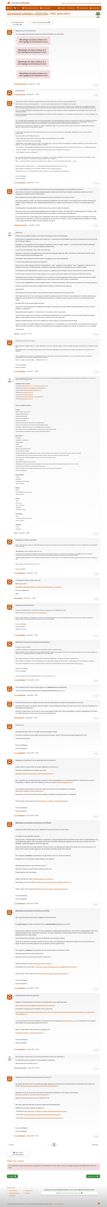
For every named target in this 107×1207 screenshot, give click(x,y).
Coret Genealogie (57, 1204)
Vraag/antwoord (14, 1193)
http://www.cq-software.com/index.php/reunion (29, 791)
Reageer (96, 84)
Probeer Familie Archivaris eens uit (68, 1193)
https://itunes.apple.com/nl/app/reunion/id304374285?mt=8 (53, 882)
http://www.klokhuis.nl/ (41, 612)
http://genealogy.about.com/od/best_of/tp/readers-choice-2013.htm (34, 1005)
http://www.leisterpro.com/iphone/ (42, 879)
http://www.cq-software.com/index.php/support (53, 801)
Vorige (11, 1145)
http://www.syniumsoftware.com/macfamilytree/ (33, 388)
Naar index (17, 1154)
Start (10, 8)
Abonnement (13, 1190)
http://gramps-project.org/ (25, 394)
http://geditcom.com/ (26, 398)
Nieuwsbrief (29, 1190)
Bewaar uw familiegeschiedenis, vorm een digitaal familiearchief (69, 1190)
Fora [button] (18, 8)
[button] (62, 8)
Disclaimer (12, 1196)
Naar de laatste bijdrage (40, 22)
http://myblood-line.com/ (25, 392)
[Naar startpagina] (99, 1203)
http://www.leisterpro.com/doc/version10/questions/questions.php (43, 1118)
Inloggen (11, 1176)
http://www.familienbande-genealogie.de (32, 396)
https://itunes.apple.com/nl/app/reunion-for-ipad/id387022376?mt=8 (55, 967)
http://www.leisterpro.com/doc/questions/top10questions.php (42, 1114)
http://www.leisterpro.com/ (26, 385)
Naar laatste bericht (18, 23)
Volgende (95, 1145)
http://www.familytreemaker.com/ (31, 390)
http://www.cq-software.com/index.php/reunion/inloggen (31, 1094)
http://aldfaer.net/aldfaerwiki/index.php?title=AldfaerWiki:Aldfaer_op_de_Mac (38, 587)
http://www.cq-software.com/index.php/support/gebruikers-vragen (47, 1111)
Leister (80, 663)
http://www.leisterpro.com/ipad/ (42, 963)
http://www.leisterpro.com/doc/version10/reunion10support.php (33, 773)
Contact (27, 1193)
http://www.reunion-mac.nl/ (40, 385)
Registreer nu (91, 1176)
